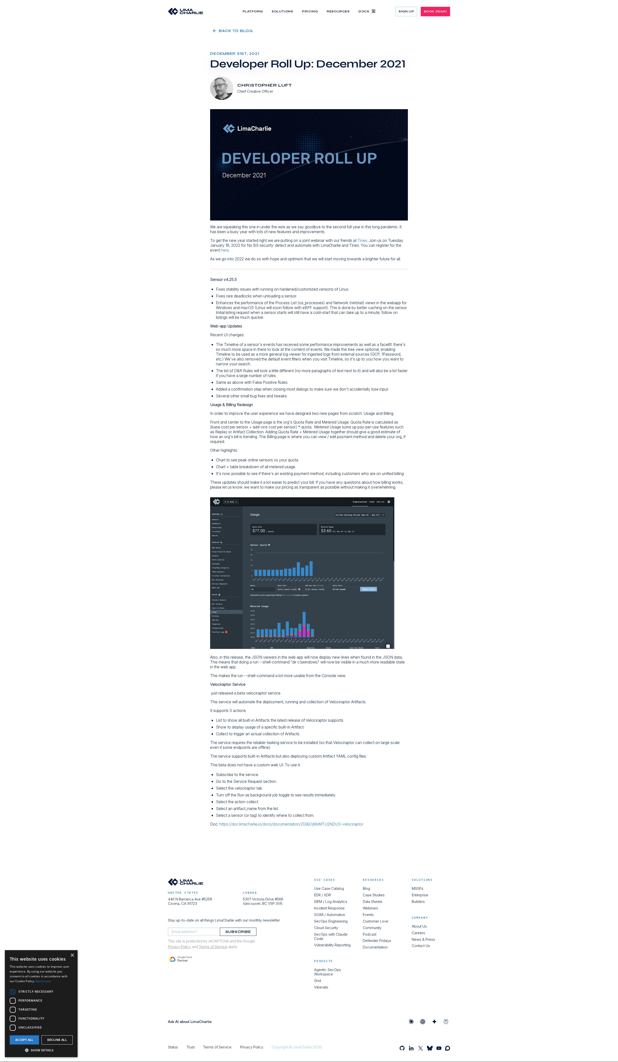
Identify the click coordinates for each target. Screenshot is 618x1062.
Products (323, 961)
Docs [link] (363, 11)
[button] (41, 1050)
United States (183, 892)
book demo (435, 11)
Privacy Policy (179, 946)
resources (373, 879)
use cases (324, 879)
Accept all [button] (24, 1040)
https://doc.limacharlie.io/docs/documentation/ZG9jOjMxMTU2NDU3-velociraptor (291, 824)
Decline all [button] (57, 1040)
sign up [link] (406, 11)
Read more (43, 981)
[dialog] (41, 1003)
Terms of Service (213, 946)
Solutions (422, 879)
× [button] (72, 955)
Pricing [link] (310, 11)
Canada (250, 892)
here (225, 250)
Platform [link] (253, 11)
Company (420, 917)
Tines (362, 240)
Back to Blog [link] (236, 31)
